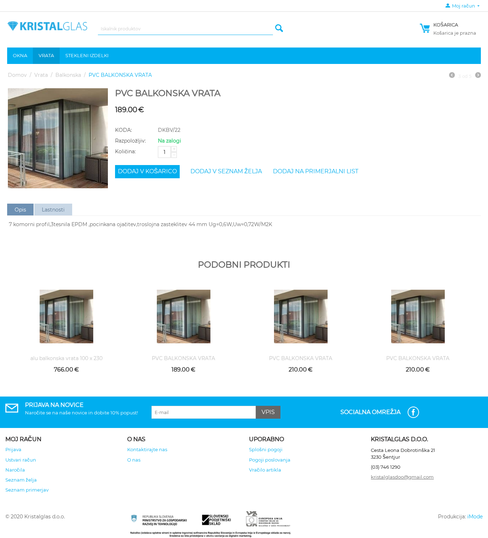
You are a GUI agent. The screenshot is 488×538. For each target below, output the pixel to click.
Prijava (13, 449)
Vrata (46, 55)
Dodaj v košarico (147, 171)
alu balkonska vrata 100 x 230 (66, 358)
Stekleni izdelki (87, 55)
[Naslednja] (478, 76)
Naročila (15, 470)
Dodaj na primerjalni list (315, 171)
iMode (475, 516)
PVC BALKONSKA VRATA (183, 358)
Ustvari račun (20, 460)
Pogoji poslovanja (269, 460)
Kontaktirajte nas (147, 449)
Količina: (125, 151)
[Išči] (279, 29)
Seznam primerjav (27, 490)
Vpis (268, 412)
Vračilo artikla (265, 470)
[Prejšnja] (452, 76)
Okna (20, 55)
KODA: (123, 130)
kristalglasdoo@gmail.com (402, 477)
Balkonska (68, 75)
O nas (133, 460)
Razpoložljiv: (130, 141)
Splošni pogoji (266, 449)
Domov (17, 75)
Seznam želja (21, 480)
